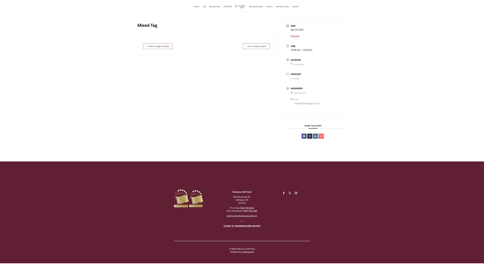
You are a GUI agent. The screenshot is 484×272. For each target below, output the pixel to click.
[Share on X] (309, 136)
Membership (214, 7)
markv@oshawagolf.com (307, 103)
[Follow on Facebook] (283, 193)
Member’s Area (282, 7)
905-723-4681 (250, 211)
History (269, 7)
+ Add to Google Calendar (158, 46)
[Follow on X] (289, 193)
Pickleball (227, 7)
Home (196, 7)
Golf (204, 7)
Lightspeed (248, 252)
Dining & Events (256, 7)
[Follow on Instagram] (295, 193)
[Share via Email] (321, 136)
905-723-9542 (247, 208)
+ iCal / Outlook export (256, 46)
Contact (295, 7)
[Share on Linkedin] (315, 136)
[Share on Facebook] (304, 136)
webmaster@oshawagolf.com (241, 216)
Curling (296, 78)
